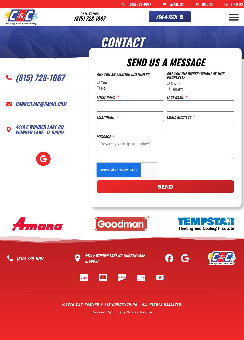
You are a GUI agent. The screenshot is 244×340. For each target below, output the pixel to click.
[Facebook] (169, 258)
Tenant (177, 89)
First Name (106, 97)
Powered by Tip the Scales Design (122, 312)
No (103, 88)
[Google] (43, 159)
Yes (104, 82)
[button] (234, 17)
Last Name (175, 97)
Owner (176, 83)
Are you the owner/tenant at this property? (195, 76)
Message (104, 137)
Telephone (106, 117)
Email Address (179, 117)
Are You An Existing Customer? (123, 75)
